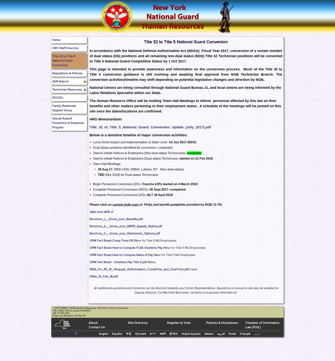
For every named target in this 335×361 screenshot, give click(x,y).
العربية (221, 334)
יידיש (153, 334)
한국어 (173, 334)
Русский (140, 334)
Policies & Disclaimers (222, 323)
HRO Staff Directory (65, 48)
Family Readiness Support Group (64, 108)
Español (117, 334)
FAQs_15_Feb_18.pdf (104, 276)
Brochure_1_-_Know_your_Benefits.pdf (116, 219)
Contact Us (97, 327)
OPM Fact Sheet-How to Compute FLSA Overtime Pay (126, 248)
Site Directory (138, 323)
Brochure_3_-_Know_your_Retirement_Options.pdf (125, 233)
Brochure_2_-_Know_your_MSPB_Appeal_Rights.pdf (126, 226)
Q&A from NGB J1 (101, 212)
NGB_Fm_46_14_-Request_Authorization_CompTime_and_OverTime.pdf (139, 269)
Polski (232, 334)
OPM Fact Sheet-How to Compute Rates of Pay (121, 255)
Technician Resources (67, 90)
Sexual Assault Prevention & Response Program (68, 123)
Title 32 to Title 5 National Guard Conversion (63, 60)
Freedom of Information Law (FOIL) (262, 325)
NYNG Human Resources (82, 308)
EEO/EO (57, 98)
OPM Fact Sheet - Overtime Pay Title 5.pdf (118, 262)
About (93, 323)
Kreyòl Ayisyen (191, 334)
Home (56, 40)
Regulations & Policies (67, 73)
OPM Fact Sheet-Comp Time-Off (111, 241)
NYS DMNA (61, 308)
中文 (129, 334)
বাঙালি (163, 334)
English (104, 334)
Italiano (209, 334)
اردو (257, 334)
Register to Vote (179, 323)
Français (245, 334)
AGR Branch (60, 81)
